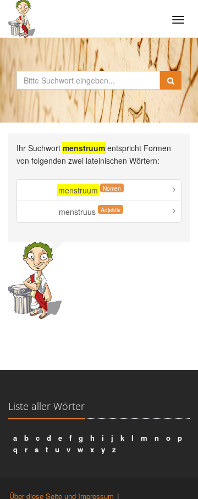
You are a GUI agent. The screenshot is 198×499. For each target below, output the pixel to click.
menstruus (89, 211)
